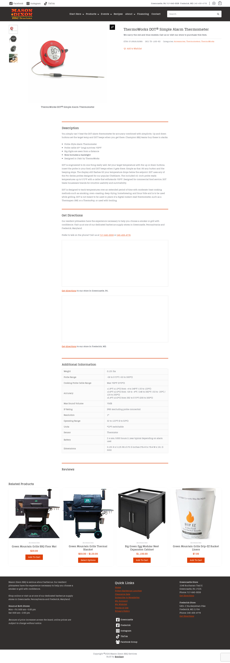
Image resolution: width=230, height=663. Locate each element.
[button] (133, 48)
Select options (88, 560)
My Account (121, 601)
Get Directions (187, 595)
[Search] (218, 14)
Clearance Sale (122, 594)
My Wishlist (121, 604)
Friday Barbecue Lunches (128, 591)
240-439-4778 (124, 235)
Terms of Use (121, 608)
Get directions (69, 291)
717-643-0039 (107, 235)
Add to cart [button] (34, 557)
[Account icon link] (214, 3)
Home (118, 587)
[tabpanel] (67, 66)
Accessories (179, 41)
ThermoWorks (207, 41)
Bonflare (119, 656)
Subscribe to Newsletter (127, 597)
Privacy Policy (122, 611)
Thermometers (193, 41)
